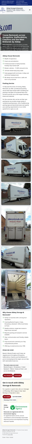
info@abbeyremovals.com (22, 4)
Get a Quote (7, 396)
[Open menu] (30, 9)
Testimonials (17, 375)
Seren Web (10, 434)
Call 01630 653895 (16, 396)
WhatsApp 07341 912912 (10, 400)
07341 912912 (24, 2)
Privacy (4, 437)
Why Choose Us (8, 375)
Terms (7, 437)
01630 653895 (21, 1)
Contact (11, 437)
